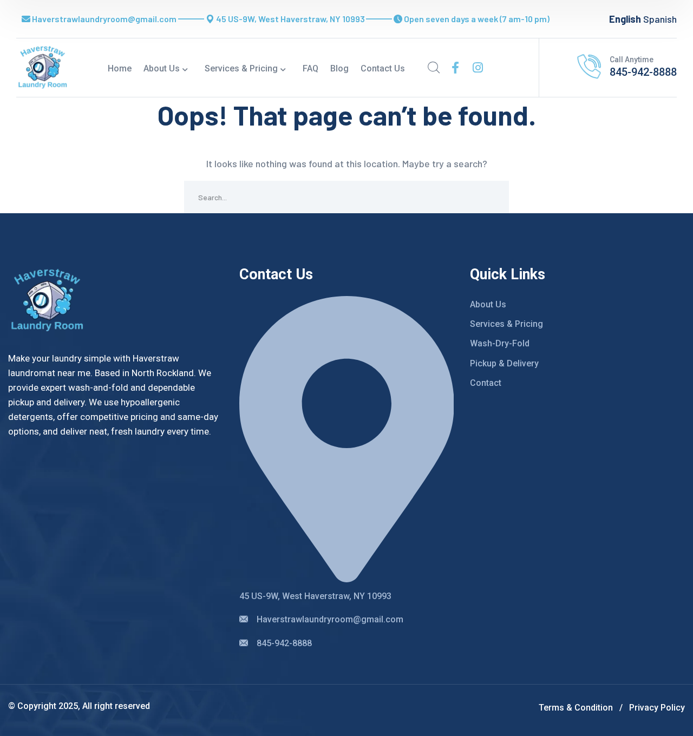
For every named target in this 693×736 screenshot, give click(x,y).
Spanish (660, 19)
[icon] (455, 67)
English (625, 19)
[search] (433, 68)
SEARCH (492, 197)
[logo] (42, 67)
